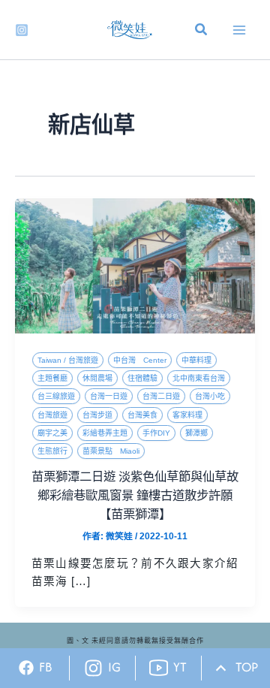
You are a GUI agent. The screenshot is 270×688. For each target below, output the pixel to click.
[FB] (26, 667)
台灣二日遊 (161, 396)
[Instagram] (21, 30)
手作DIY (156, 433)
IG (114, 667)
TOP (247, 667)
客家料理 (187, 415)
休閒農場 (97, 378)
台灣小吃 (210, 396)
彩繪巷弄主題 (105, 433)
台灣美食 (143, 415)
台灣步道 (97, 415)
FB (45, 667)
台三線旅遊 (56, 396)
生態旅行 (53, 451)
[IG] (93, 668)
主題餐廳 (53, 378)
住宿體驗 (143, 378)
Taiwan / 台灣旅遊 (68, 360)
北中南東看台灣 (198, 378)
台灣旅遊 (53, 415)
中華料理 (197, 360)
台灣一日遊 (109, 396)
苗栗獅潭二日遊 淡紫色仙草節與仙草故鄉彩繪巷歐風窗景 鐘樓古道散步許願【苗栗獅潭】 (135, 495)
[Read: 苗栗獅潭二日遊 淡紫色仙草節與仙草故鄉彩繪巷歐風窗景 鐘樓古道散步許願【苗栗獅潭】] (135, 265)
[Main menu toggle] (239, 30)
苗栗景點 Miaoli (111, 451)
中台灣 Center (139, 360)
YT (180, 667)
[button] (201, 31)
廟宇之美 (53, 433)
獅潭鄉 (196, 433)
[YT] (158, 668)
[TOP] (221, 668)
